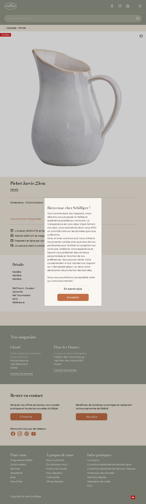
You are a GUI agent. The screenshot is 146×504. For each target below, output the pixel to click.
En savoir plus (73, 288)
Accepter (73, 297)
